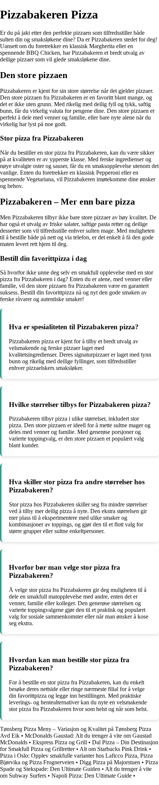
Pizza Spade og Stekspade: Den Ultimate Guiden (79, 765)
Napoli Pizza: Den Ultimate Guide (91, 775)
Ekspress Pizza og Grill (60, 742)
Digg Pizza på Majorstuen (110, 762)
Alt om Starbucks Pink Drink (114, 749)
